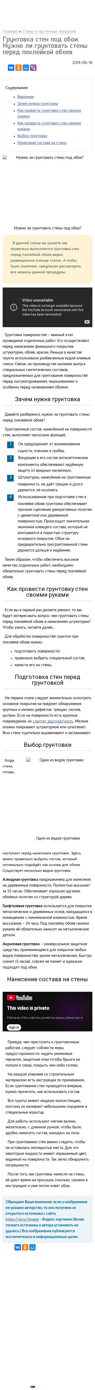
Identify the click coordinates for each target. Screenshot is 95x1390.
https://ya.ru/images (22, 1219)
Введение (25, 97)
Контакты (41, 1368)
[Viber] (33, 67)
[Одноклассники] (18, 67)
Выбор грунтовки (32, 136)
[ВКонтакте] (11, 67)
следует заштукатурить (53, 721)
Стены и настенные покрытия (49, 31)
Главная (10, 31)
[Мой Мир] (26, 67)
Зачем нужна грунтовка (37, 104)
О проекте (41, 1374)
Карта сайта (44, 1380)
